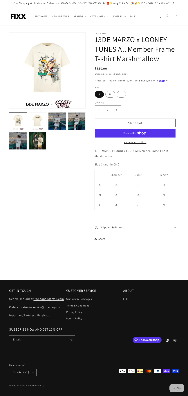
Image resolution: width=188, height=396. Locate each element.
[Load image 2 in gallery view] (37, 121)
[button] (79, 16)
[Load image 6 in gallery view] (37, 141)
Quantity (99, 102)
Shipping (99, 73)
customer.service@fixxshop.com (41, 307)
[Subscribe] (71, 339)
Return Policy (74, 318)
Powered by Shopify (35, 385)
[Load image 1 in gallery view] (18, 121)
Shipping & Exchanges (79, 299)
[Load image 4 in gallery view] (76, 121)
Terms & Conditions (77, 305)
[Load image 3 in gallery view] (57, 121)
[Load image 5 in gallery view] (18, 141)
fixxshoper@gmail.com (48, 299)
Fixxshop (21, 385)
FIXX (125, 299)
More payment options (135, 142)
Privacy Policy (74, 312)
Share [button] (101, 238)
